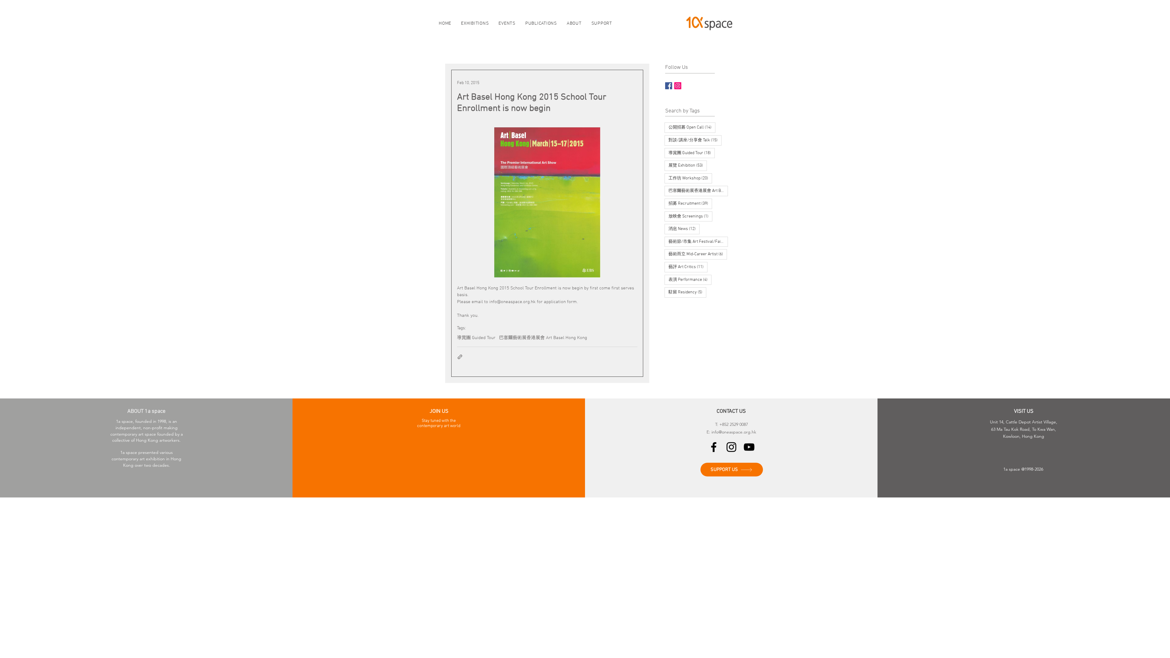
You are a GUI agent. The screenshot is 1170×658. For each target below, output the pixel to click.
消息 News (684, 229)
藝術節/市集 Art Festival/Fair (698, 241)
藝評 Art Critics (687, 267)
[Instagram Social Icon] (677, 85)
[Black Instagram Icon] (731, 447)
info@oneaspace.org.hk (733, 432)
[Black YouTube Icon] (749, 447)
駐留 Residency (687, 292)
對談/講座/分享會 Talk (695, 140)
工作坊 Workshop (690, 178)
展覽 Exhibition (687, 165)
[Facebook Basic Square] (668, 85)
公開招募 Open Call (691, 127)
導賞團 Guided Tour (476, 338)
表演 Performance (689, 279)
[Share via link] (460, 357)
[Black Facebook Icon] (713, 447)
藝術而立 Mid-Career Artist (697, 254)
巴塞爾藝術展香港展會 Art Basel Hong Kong (543, 338)
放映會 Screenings (690, 216)
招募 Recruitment (690, 203)
